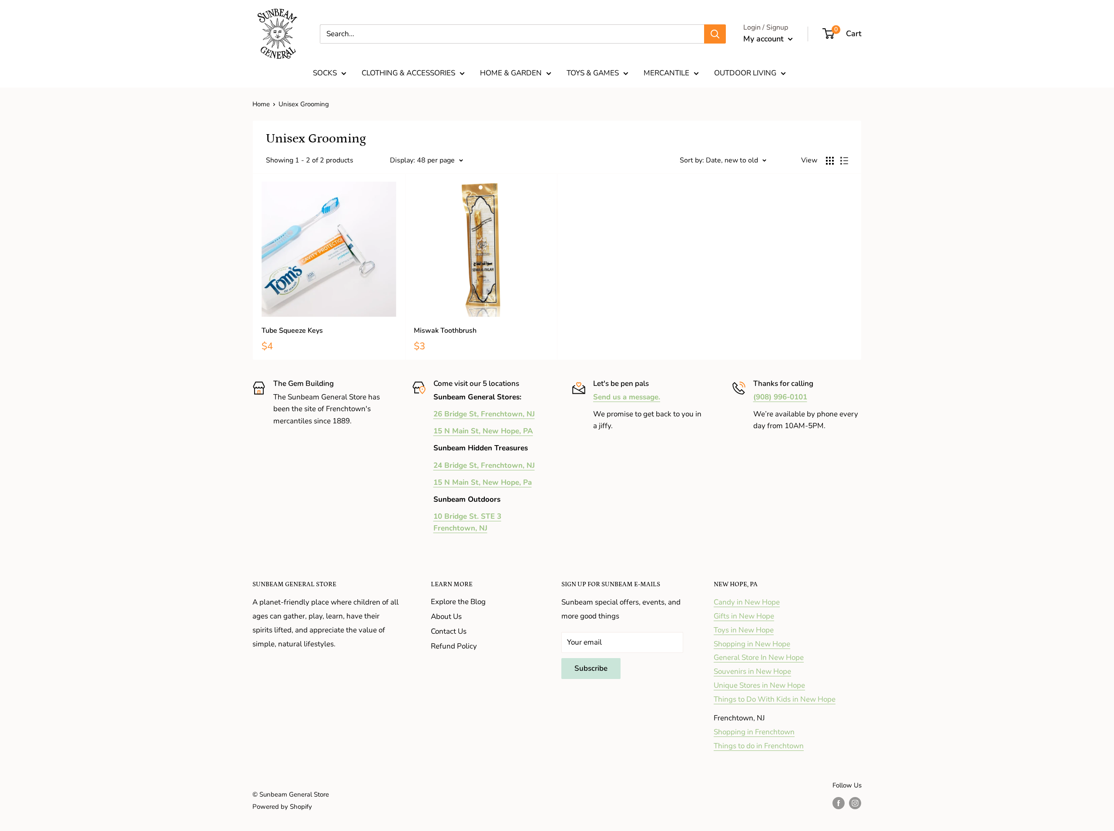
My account (764, 39)
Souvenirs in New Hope (752, 671)
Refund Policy (454, 646)
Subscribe (590, 668)
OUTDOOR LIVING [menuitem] (745, 73)
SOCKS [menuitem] (325, 73)
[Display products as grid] (830, 161)
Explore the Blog (458, 602)
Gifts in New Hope (744, 616)
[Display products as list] (844, 161)
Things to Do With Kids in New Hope (775, 699)
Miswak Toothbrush (445, 330)
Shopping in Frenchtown (754, 732)
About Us (446, 616)
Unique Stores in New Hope (759, 685)
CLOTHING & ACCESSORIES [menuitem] (408, 73)
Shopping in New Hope (752, 644)
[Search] (715, 34)
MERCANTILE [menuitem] (666, 73)
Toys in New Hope (744, 630)
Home (261, 104)
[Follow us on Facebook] (838, 803)
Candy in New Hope (747, 602)
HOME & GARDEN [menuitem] (511, 73)
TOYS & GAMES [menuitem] (593, 73)
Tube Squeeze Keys (292, 330)
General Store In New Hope (759, 657)
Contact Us (448, 631)
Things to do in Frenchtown (759, 746)
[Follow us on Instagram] (855, 803)
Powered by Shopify (282, 806)
